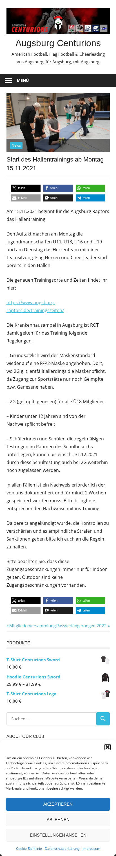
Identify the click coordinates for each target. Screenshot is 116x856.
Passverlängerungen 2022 (81, 625)
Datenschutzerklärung (62, 848)
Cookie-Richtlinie (29, 848)
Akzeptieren (58, 804)
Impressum (91, 848)
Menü (23, 80)
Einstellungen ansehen (58, 835)
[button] (107, 747)
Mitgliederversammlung (32, 625)
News (16, 145)
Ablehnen (58, 819)
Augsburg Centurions (58, 43)
